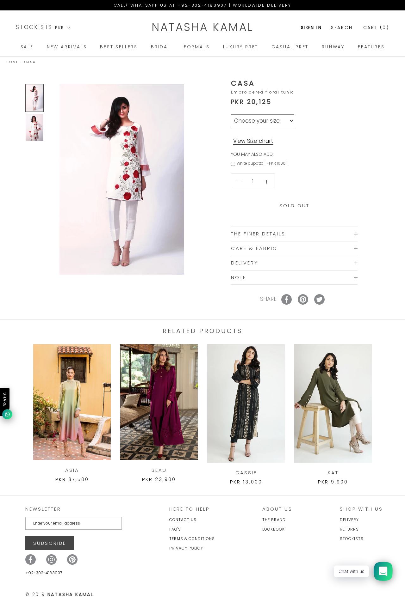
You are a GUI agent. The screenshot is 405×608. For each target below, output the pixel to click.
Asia (72, 470)
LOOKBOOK (273, 529)
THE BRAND (274, 519)
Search (342, 27)
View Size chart (253, 141)
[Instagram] (51, 559)
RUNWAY (333, 47)
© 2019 (59, 594)
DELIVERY (244, 262)
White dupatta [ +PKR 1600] (262, 163)
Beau (159, 470)
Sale (27, 47)
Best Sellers (119, 47)
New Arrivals (67, 47)
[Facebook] (30, 559)
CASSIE (246, 472)
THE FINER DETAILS (258, 233)
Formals (197, 47)
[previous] (20, 408)
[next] (385, 408)
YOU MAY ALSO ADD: (252, 154)
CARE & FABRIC (254, 248)
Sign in (311, 27)
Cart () (376, 27)
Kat (333, 472)
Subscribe (49, 543)
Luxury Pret (241, 47)
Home (12, 62)
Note (238, 277)
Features (371, 47)
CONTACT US (182, 519)
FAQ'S (175, 529)
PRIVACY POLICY (186, 548)
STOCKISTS (35, 27)
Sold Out (294, 205)
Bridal (161, 47)
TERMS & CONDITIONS (192, 538)
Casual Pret (289, 47)
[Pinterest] (72, 559)
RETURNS (349, 529)
